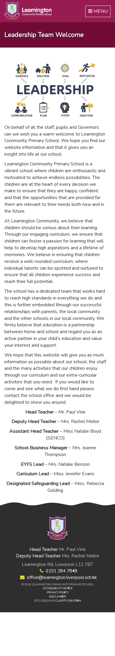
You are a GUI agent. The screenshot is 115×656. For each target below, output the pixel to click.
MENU (98, 12)
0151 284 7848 (61, 571)
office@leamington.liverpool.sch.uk (62, 577)
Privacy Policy (57, 592)
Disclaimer (57, 596)
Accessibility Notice (58, 588)
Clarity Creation (68, 601)
